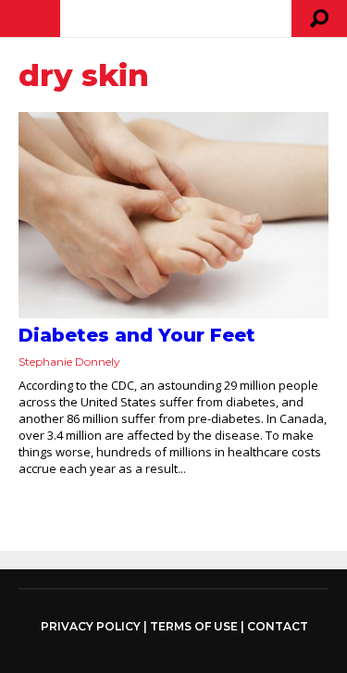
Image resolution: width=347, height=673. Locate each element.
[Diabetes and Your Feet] (173, 215)
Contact (277, 626)
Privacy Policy (91, 626)
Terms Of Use (194, 626)
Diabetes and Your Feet (137, 335)
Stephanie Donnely (69, 361)
